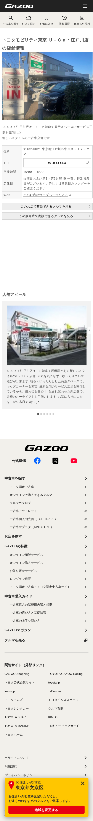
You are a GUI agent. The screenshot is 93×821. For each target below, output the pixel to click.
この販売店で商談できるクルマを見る (46, 216)
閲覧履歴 (64, 23)
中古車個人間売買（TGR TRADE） (34, 519)
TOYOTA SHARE (16, 717)
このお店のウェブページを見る (45, 195)
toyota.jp (54, 682)
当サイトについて (17, 757)
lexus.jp (10, 691)
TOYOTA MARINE (17, 726)
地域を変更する (46, 810)
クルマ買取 (55, 708)
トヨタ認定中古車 (22, 487)
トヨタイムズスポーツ (63, 700)
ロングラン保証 (20, 579)
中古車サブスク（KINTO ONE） (32, 527)
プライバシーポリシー (20, 775)
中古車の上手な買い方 (25, 620)
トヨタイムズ (14, 700)
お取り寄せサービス (23, 570)
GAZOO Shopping (17, 673)
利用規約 (11, 766)
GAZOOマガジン (18, 630)
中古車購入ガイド (18, 596)
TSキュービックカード (63, 726)
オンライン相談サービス (26, 554)
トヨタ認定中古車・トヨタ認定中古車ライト (40, 587)
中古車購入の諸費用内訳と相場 (31, 604)
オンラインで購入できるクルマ (31, 495)
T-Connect (55, 691)
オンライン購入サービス (26, 562)
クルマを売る (15, 640)
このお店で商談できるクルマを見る (46, 206)
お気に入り (46, 23)
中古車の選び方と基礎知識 (28, 612)
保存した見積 (82, 23)
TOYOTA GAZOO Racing (65, 673)
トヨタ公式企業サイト (20, 682)
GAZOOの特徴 (16, 546)
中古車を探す (15, 478)
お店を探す (28, 23)
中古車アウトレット (23, 511)
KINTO (53, 717)
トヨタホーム (14, 734)
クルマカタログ (20, 503)
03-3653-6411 (57, 162)
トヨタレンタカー (17, 708)
